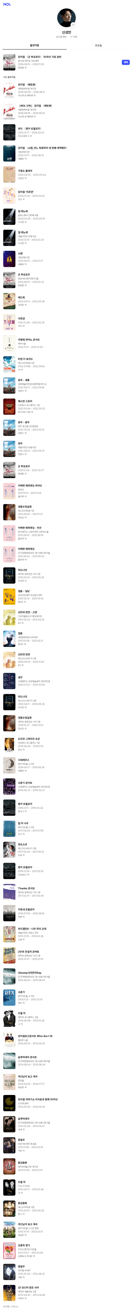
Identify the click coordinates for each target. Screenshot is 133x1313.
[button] (66, 17)
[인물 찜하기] (73, 24)
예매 (126, 62)
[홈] (7, 4)
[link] (66, 62)
